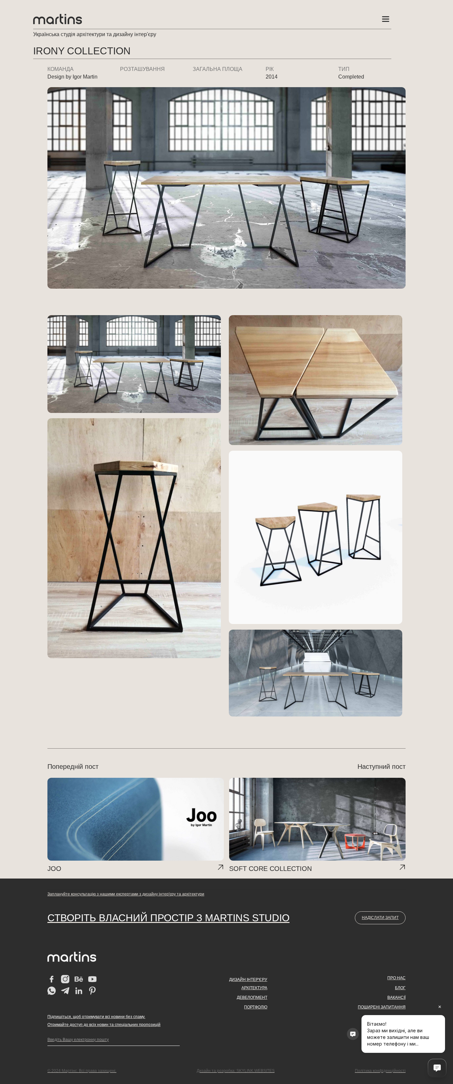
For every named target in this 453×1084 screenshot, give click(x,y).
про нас (396, 978)
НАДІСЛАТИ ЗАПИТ (380, 917)
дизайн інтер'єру (248, 979)
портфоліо (255, 1007)
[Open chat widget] (437, 1068)
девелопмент (252, 997)
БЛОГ (400, 988)
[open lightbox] (134, 364)
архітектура (254, 988)
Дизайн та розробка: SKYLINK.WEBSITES (236, 1070)
